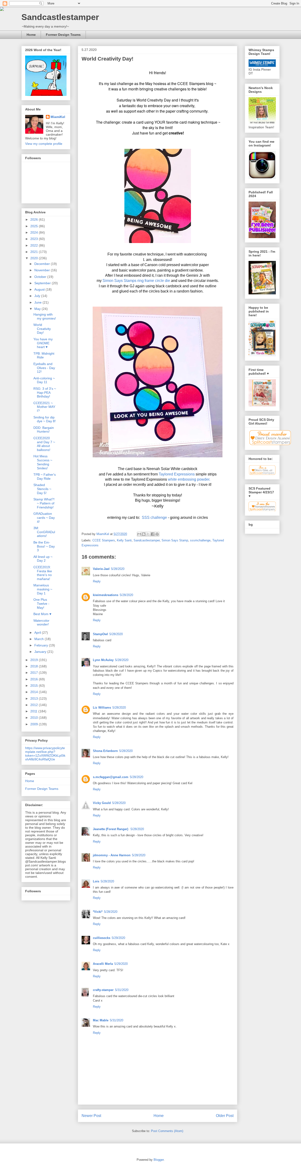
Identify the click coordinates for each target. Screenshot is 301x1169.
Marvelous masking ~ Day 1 (42, 589)
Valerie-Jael (101, 569)
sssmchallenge (200, 540)
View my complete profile (43, 144)
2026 (34, 219)
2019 (34, 660)
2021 (34, 252)
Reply (97, 581)
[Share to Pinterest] (157, 534)
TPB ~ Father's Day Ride (44, 476)
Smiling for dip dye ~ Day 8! (44, 419)
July (37, 296)
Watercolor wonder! (41, 622)
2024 (34, 232)
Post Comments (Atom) (167, 1131)
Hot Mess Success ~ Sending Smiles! (42, 462)
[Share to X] (148, 534)
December (42, 264)
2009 (34, 724)
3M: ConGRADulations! (44, 532)
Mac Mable (100, 1020)
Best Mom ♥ (42, 614)
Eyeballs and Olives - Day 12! (44, 368)
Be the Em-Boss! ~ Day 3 (44, 546)
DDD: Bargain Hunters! (43, 430)
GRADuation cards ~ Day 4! (44, 518)
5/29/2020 (118, 938)
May (38, 309)
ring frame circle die (153, 281)
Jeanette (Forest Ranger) (111, 829)
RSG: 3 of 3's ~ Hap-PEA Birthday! (44, 392)
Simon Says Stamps (119, 281)
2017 (34, 672)
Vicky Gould (102, 803)
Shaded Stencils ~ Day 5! (42, 489)
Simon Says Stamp (175, 540)
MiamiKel (58, 117)
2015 (34, 685)
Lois (96, 881)
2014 (34, 692)
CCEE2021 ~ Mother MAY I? (44, 407)
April (38, 632)
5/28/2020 (117, 569)
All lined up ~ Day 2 (42, 559)
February (41, 645)
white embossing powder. (188, 479)
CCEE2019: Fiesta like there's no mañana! (42, 573)
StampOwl (100, 634)
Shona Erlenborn (105, 751)
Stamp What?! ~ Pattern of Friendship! (44, 503)
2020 (34, 258)
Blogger (159, 1159)
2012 (34, 705)
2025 (34, 226)
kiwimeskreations (105, 595)
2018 (34, 666)
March (39, 639)
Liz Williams (102, 707)
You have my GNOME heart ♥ (43, 343)
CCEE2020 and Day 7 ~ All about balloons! (44, 444)
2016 (34, 679)
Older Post (225, 1116)
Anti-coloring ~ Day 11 (44, 380)
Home (31, 35)
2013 (34, 698)
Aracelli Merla (103, 964)
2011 (34, 711)
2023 (34, 239)
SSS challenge (155, 517)
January (40, 652)
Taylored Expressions (177, 474)
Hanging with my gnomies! (44, 316)
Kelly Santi (124, 540)
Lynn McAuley (103, 660)
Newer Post (91, 1116)
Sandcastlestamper (60, 17)
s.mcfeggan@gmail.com (110, 777)
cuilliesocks (101, 938)
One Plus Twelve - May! (41, 603)
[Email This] (139, 534)
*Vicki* (98, 911)
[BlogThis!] (143, 534)
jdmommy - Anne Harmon (112, 855)
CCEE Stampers (103, 540)
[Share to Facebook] (152, 534)
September (43, 283)
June (38, 302)
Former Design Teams (63, 35)
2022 (34, 245)
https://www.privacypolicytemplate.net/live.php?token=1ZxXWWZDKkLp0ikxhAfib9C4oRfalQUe (45, 753)
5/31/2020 (121, 990)
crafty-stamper (103, 990)
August (40, 289)
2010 (34, 717)
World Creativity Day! (42, 329)
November (42, 270)
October (40, 277)
